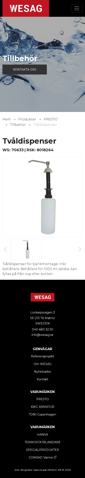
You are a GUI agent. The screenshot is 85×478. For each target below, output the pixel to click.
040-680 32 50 (42, 329)
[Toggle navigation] (77, 8)
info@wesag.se (42, 335)
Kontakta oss (24, 69)
